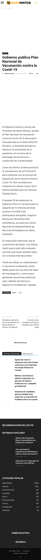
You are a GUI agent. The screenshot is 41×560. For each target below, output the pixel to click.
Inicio (4, 8)
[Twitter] (10, 81)
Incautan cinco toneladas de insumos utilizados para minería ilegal (30, 323)
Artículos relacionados (12, 354)
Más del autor (28, 354)
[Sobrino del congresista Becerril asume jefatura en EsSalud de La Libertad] (8, 441)
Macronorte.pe (9, 73)
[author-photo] (20, 339)
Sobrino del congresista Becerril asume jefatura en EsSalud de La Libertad (25, 440)
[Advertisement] (20, 31)
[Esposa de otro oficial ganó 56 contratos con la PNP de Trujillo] (8, 464)
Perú (20, 292)
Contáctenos (26, 551)
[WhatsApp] (20, 81)
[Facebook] (4, 81)
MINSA (14, 292)
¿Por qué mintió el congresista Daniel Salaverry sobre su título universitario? (26, 452)
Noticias (10, 8)
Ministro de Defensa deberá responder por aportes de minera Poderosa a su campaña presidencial (25, 381)
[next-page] (7, 405)
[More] (25, 81)
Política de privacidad (20, 553)
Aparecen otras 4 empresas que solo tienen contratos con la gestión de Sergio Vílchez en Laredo (26, 365)
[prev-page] (3, 405)
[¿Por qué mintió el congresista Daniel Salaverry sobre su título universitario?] (8, 452)
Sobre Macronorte (14, 551)
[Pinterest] (15, 81)
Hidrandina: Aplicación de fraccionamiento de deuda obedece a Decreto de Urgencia (10, 323)
